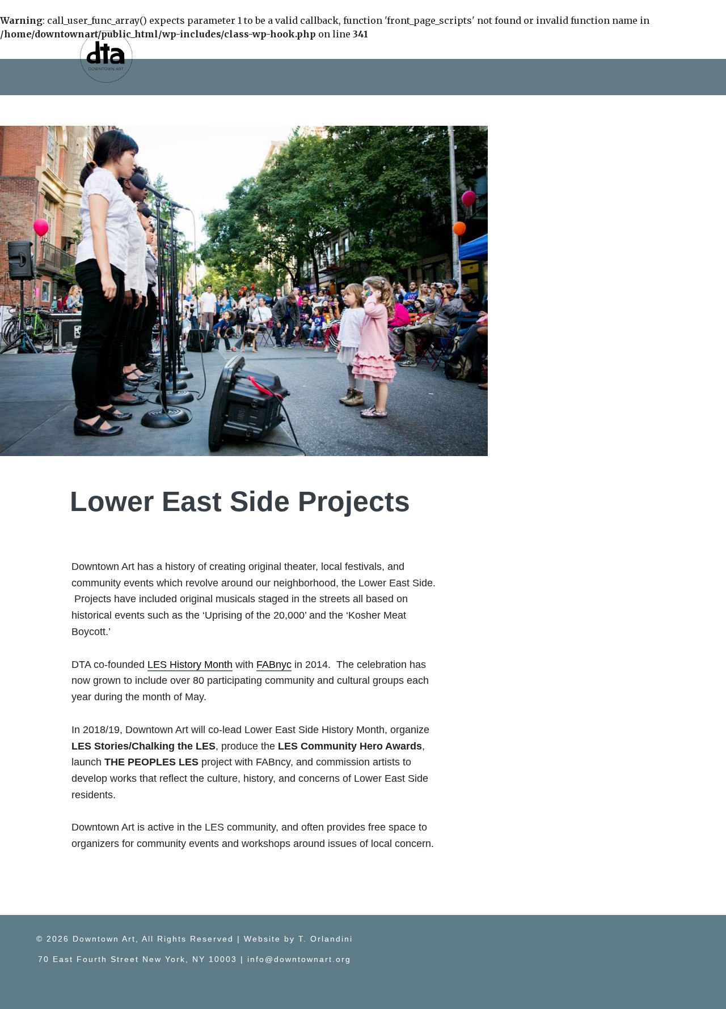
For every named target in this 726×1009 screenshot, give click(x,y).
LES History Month (190, 664)
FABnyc (274, 664)
